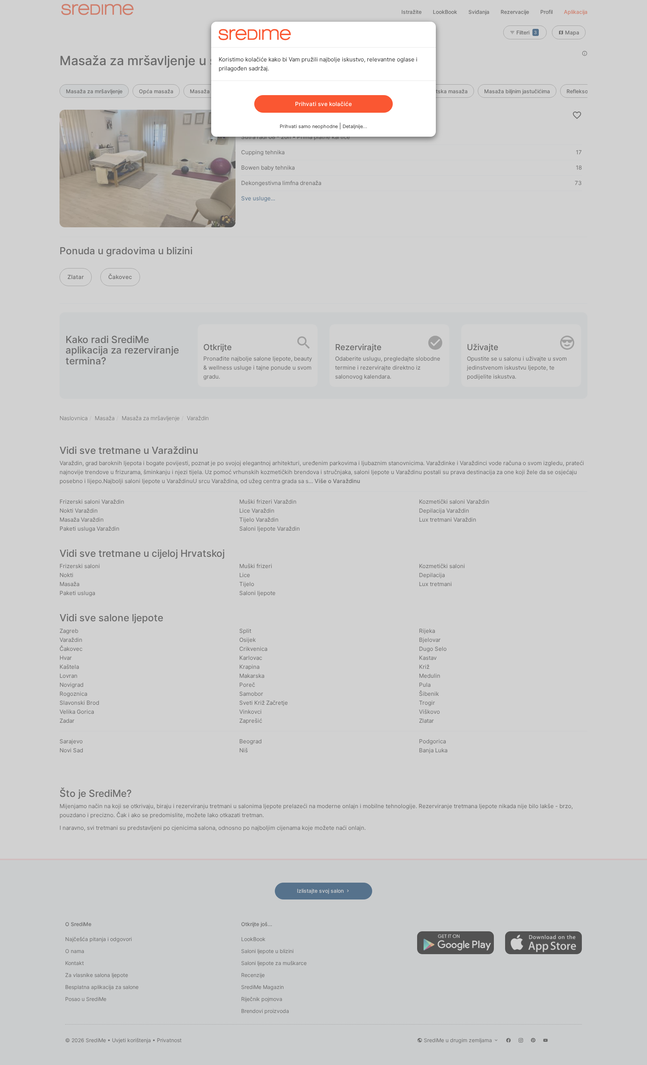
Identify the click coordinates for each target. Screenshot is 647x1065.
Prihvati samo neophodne (309, 126)
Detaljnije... (355, 126)
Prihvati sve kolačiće (323, 103)
